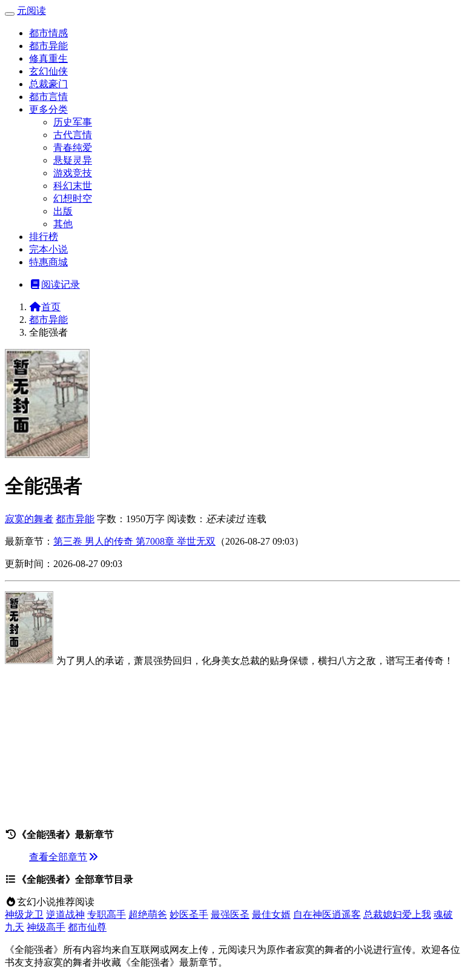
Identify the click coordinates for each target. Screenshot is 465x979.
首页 (51, 307)
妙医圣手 (189, 914)
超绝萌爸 (147, 914)
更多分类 (48, 109)
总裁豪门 (48, 84)
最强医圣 (230, 914)
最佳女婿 (271, 914)
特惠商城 (48, 262)
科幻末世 (72, 186)
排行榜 (43, 236)
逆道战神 (65, 914)
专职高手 (106, 914)
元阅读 (31, 10)
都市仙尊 (87, 927)
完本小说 (48, 249)
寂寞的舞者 (29, 519)
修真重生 (48, 58)
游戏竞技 (72, 173)
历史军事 (72, 122)
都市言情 (48, 96)
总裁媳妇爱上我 (397, 914)
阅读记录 (60, 284)
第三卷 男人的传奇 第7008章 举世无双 (134, 541)
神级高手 (46, 927)
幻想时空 (72, 198)
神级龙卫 (24, 914)
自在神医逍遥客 (327, 914)
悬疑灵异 (72, 160)
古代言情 (72, 135)
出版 (63, 211)
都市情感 (48, 33)
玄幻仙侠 (48, 71)
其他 (63, 224)
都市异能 (48, 46)
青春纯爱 (72, 147)
